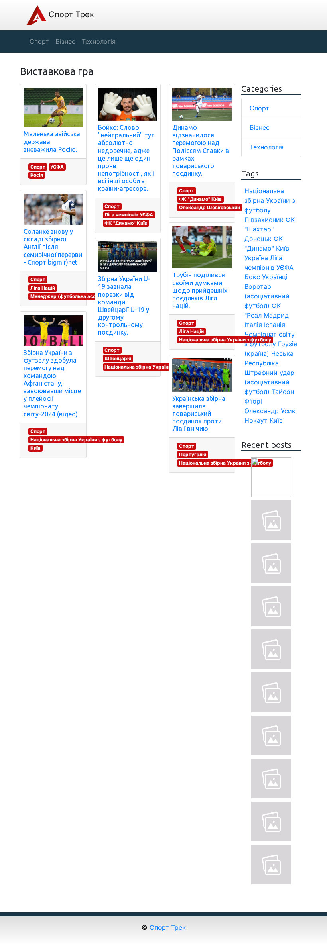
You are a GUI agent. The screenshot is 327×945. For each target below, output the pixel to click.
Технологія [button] (99, 41)
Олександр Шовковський (209, 207)
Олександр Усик (269, 411)
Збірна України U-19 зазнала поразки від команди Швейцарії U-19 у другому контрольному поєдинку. (124, 305)
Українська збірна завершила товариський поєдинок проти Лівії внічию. (198, 414)
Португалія (192, 454)
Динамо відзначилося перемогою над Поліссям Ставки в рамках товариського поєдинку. (200, 150)
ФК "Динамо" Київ (125, 223)
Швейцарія (117, 358)
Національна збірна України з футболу (76, 440)
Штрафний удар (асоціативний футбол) (269, 382)
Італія (253, 325)
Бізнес (260, 127)
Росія (36, 175)
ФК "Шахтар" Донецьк (269, 229)
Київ (35, 448)
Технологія (267, 147)
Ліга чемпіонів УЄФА (128, 215)
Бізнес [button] (65, 41)
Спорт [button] (39, 41)
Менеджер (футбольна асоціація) (71, 296)
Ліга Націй (42, 288)
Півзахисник (264, 220)
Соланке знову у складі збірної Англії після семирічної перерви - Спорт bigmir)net (53, 247)
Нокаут (256, 420)
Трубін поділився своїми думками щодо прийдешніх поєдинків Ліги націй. (199, 290)
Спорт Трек (70, 14)
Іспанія (274, 325)
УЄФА (57, 167)
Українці (275, 277)
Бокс (252, 277)
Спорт (37, 167)
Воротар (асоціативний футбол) (267, 296)
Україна (256, 258)
